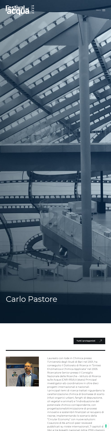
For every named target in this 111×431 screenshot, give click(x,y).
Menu (98, 10)
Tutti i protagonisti (85, 341)
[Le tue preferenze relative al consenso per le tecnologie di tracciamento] (106, 426)
